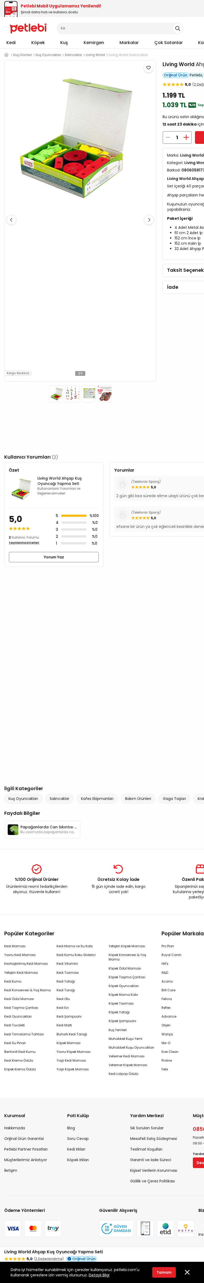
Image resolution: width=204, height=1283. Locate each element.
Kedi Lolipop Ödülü (123, 1073)
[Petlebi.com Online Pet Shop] (28, 28)
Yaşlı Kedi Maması (71, 1060)
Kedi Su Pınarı (15, 1043)
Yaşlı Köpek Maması (73, 1069)
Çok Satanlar (168, 43)
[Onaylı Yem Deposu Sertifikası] (145, 1228)
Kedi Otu (63, 999)
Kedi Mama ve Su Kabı (75, 946)
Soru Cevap (78, 1138)
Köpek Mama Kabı (123, 994)
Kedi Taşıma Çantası (21, 1007)
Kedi (11, 43)
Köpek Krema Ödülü (20, 1069)
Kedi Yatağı (66, 981)
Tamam (164, 1272)
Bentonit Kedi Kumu (20, 1051)
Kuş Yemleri (118, 1030)
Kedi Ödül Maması (19, 999)
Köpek (38, 43)
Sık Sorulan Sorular (147, 1128)
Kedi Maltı (64, 1025)
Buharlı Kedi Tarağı (72, 1034)
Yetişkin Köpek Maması (127, 946)
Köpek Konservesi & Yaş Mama (127, 957)
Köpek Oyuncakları (124, 986)
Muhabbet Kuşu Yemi (125, 1038)
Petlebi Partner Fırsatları (26, 1149)
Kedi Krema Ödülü (18, 1060)
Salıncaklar (59, 798)
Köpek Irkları (78, 1160)
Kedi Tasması (68, 972)
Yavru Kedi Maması (20, 955)
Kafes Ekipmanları (97, 798)
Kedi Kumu (13, 981)
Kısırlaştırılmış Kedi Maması (26, 963)
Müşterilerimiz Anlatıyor (25, 1160)
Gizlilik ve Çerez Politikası (152, 1181)
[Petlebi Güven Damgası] (116, 1228)
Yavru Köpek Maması (74, 1051)
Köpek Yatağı (119, 1012)
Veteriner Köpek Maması (128, 1065)
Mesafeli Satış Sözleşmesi (153, 1138)
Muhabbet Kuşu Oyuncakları (131, 1047)
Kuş (64, 43)
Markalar (129, 43)
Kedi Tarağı (66, 990)
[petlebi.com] (6, 55)
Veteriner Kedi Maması (126, 1056)
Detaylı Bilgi (99, 1275)
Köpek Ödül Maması (125, 968)
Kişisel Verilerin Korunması (153, 1170)
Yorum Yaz (54, 557)
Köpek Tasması (121, 1003)
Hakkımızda (14, 1128)
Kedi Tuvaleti (14, 1025)
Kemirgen (94, 43)
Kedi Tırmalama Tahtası (24, 1034)
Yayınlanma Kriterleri (24, 542)
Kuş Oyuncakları (23, 798)
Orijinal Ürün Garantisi (24, 1138)
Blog (71, 1128)
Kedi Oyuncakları (18, 1016)
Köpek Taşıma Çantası (127, 977)
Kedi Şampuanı (69, 1016)
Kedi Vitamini (67, 963)
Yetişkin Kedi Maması (21, 972)
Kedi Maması (15, 946)
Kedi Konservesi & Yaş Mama (27, 990)
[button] (149, 220)
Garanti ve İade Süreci (150, 1160)
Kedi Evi (63, 1007)
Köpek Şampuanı (122, 1021)
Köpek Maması (68, 1043)
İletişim (10, 1170)
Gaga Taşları (174, 798)
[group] (42, 829)
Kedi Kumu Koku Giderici (76, 955)
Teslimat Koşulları (146, 1149)
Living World (178, 64)
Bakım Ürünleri (138, 798)
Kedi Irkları (76, 1149)
